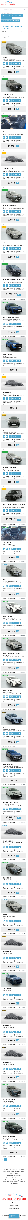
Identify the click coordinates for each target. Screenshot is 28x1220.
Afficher (4, 37)
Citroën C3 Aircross (7, 18)
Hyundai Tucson (13, 15)
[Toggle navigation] (25, 3)
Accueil (14, 1202)
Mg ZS (20, 15)
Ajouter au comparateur (9, 76)
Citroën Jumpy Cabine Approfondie (10, 20)
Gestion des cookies (14, 1208)
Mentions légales (14, 1205)
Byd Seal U (4, 15)
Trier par (4, 31)
